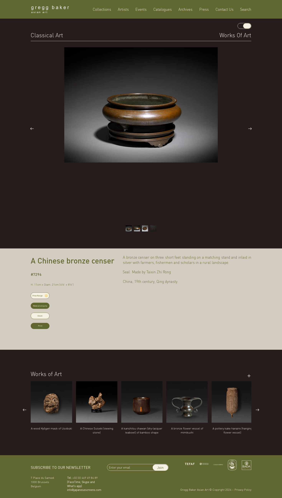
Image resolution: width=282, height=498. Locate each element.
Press (204, 9)
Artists (123, 9)
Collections (102, 9)
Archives (185, 9)
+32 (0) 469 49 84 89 (85, 478)
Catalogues (162, 9)
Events (141, 9)
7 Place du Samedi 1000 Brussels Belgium (42, 482)
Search (245, 9)
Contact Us (224, 9)
